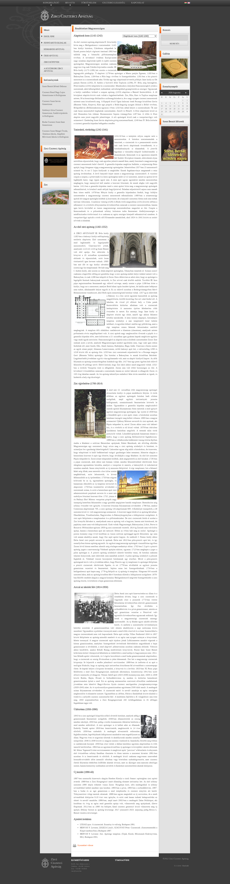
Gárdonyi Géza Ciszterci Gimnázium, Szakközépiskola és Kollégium (54, 113)
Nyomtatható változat (85, 845)
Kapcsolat (137, 3)
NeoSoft (185, 866)
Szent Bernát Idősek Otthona (54, 86)
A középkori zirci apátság (53, 69)
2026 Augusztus (175, 93)
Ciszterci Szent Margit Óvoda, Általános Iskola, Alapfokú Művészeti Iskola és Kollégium (55, 134)
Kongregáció (51, 4)
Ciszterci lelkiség (113, 3)
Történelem (88, 4)
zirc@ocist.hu (76, 871)
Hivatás (70, 4)
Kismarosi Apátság (54, 49)
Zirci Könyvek (51, 62)
